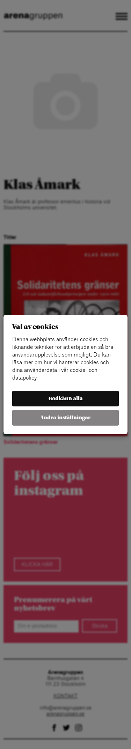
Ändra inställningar (65, 418)
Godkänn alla (66, 399)
